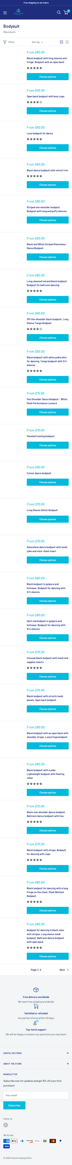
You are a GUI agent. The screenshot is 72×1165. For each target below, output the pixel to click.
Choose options (47, 76)
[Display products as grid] (67, 42)
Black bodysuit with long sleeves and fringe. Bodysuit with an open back (47, 60)
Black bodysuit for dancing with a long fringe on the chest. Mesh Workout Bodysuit (47, 892)
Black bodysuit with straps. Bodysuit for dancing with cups (46, 852)
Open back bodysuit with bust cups (45, 96)
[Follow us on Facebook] (5, 1125)
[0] (66, 12)
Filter (12, 42)
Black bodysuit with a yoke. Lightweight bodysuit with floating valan (45, 774)
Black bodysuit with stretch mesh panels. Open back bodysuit (45, 698)
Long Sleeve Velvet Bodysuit (42, 510)
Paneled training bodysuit (41, 436)
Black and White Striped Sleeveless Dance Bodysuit (46, 246)
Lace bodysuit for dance (40, 133)
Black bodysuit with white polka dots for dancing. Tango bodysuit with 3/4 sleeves (47, 361)
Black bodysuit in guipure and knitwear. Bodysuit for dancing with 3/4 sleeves (46, 587)
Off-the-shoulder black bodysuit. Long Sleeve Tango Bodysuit (47, 321)
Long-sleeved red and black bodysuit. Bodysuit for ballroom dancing (47, 283)
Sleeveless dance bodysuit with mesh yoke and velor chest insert (47, 549)
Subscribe (14, 1105)
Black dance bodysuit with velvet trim (47, 170)
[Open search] (59, 12)
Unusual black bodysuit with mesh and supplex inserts (47, 659)
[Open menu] (5, 12)
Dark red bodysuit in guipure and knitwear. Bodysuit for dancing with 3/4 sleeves (46, 624)
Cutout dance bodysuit (39, 473)
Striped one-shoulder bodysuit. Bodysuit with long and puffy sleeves (46, 209)
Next (62, 969)
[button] (35, 67)
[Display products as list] (61, 42)
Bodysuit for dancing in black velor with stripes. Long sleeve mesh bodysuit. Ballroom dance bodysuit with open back (45, 936)
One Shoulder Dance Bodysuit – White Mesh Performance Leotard (47, 401)
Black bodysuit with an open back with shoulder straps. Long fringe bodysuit (47, 735)
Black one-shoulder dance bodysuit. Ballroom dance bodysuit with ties (46, 814)
